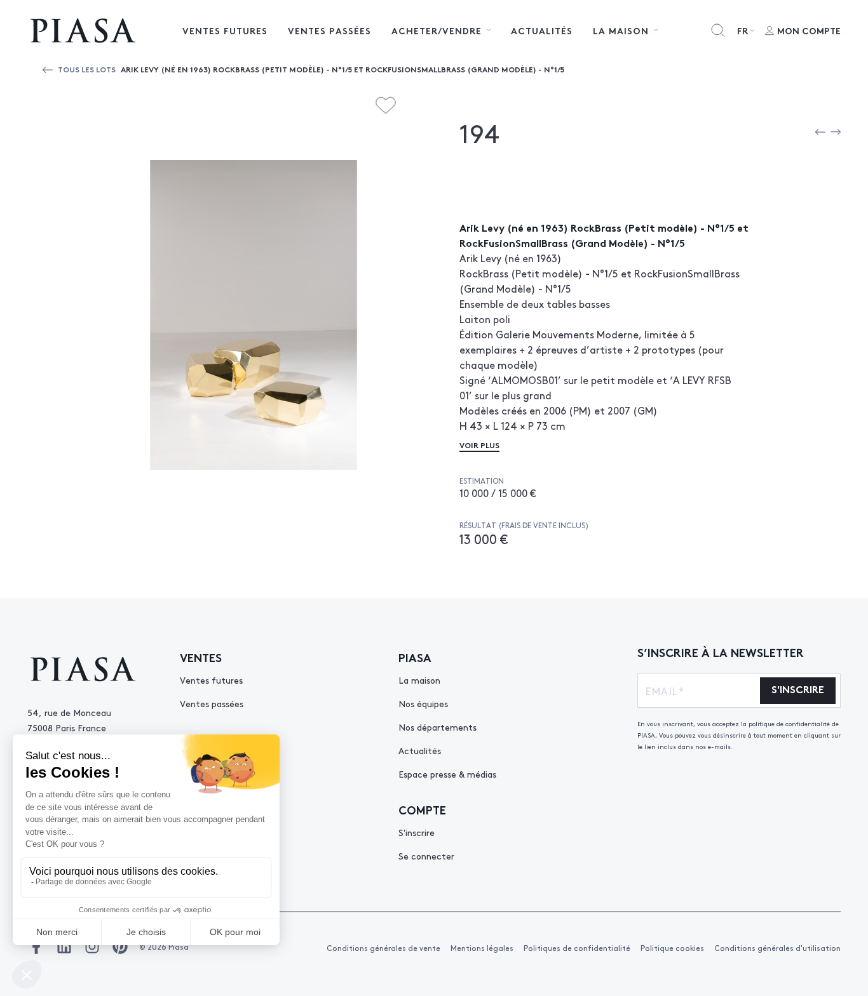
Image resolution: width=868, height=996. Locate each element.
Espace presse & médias (447, 773)
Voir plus (479, 444)
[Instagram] (92, 946)
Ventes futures (225, 30)
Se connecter (426, 855)
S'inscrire (416, 832)
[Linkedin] (64, 946)
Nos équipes (423, 703)
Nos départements (437, 726)
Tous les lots (87, 68)
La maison (419, 680)
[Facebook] (36, 946)
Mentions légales (482, 948)
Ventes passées (329, 30)
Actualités (542, 30)
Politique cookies (672, 948)
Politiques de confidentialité (577, 948)
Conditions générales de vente (383, 948)
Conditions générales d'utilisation (777, 948)
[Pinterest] (120, 946)
